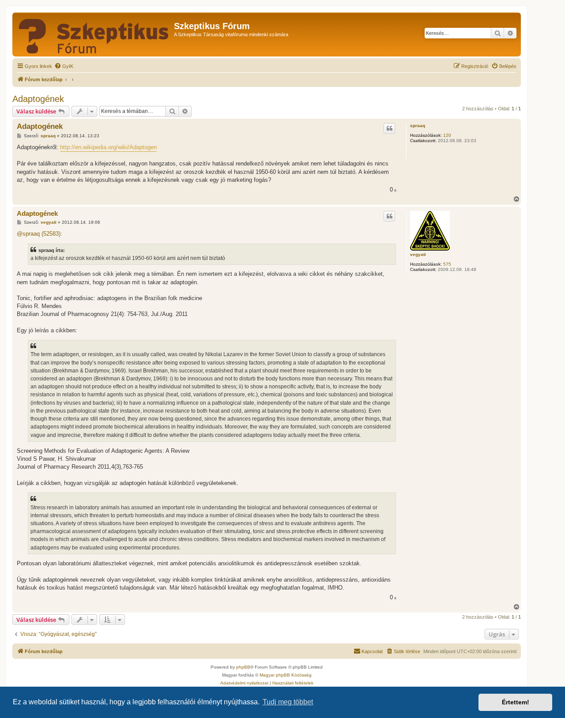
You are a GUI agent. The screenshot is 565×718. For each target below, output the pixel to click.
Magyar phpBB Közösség (286, 675)
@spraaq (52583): (39, 233)
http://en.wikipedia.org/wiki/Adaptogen (108, 147)
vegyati (418, 254)
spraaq (417, 125)
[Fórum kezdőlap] (94, 34)
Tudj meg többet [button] (288, 702)
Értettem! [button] (515, 702)
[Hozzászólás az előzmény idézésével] (389, 128)
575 (447, 264)
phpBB (243, 667)
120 (447, 135)
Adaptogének (38, 99)
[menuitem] (63, 66)
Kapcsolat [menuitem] (372, 651)
